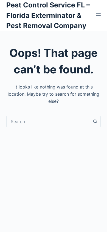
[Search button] (95, 121)
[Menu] (98, 15)
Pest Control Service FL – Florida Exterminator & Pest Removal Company (48, 15)
